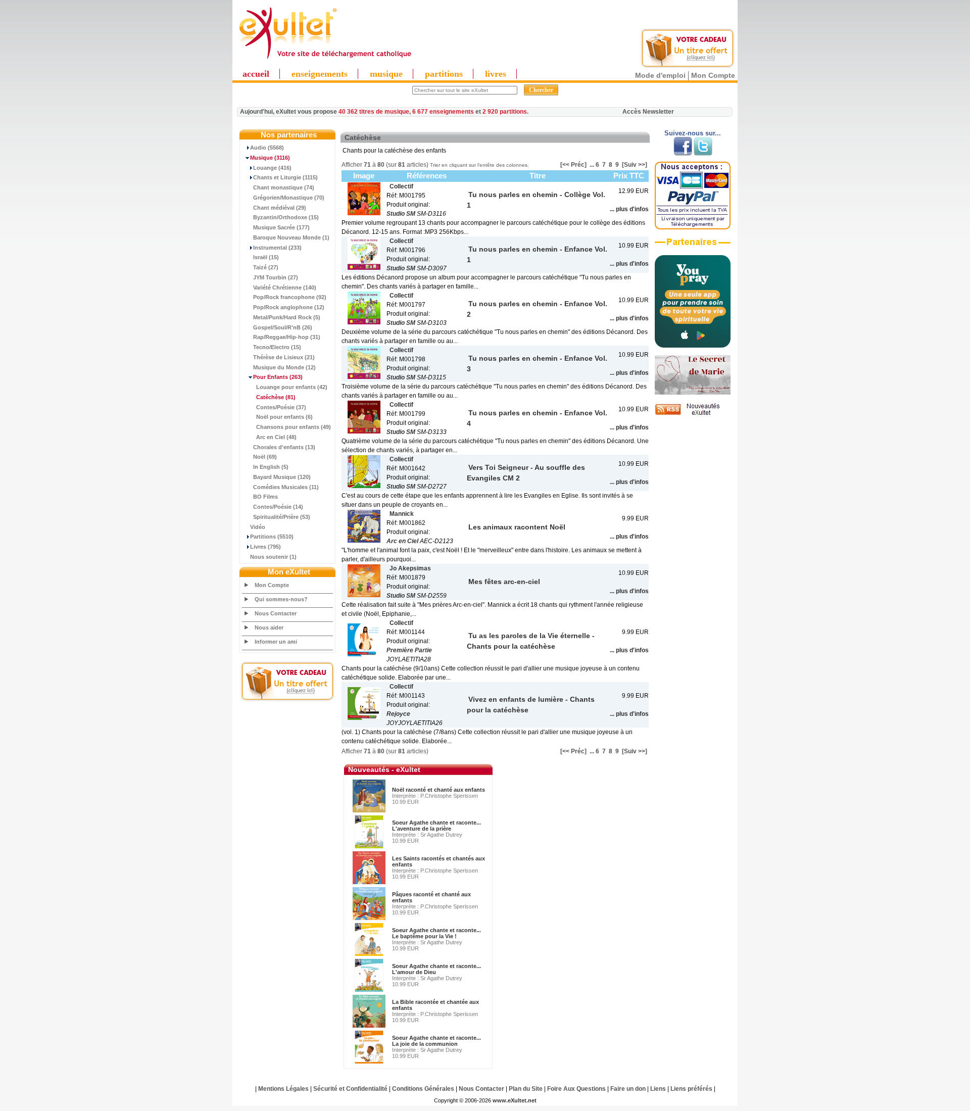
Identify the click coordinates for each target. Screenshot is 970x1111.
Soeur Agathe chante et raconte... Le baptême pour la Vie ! (436, 933)
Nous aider (269, 627)
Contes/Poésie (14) (278, 507)
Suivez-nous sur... (692, 133)
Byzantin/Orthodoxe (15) (286, 217)
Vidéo (257, 527)
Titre (537, 175)
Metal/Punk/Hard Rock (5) (286, 317)
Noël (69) (265, 457)
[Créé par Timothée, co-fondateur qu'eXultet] (693, 345)
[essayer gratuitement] (687, 66)
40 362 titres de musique (373, 111)
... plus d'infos (629, 209)
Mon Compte (713, 75)
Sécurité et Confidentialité (350, 1088)
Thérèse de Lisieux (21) (284, 357)
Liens (658, 1088)
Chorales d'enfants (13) (284, 447)
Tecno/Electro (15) (277, 347)
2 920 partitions (504, 111)
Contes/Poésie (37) (281, 407)
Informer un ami (276, 642)
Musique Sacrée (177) (281, 227)
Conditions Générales (423, 1088)
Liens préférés (691, 1088)
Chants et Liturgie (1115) (285, 177)
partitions (444, 74)
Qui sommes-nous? (281, 599)
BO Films (265, 497)
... (592, 164)
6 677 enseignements (443, 111)
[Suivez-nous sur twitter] (703, 153)
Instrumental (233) (277, 248)
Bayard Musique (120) (282, 477)
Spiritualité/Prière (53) (281, 517)
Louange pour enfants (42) (291, 387)
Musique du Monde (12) (284, 367)
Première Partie (409, 650)
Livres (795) (265, 547)
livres (495, 74)
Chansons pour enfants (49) (293, 427)
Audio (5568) (267, 147)
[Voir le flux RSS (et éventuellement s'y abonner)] (693, 414)
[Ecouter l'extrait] (693, 245)
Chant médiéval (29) (279, 208)
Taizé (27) (265, 267)
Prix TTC (628, 175)
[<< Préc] (573, 164)
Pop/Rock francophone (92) (289, 297)
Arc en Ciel (402, 541)
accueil (256, 74)
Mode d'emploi (660, 75)
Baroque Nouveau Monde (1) (291, 237)
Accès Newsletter (648, 111)
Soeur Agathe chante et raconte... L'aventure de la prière (436, 825)
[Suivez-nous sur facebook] (682, 153)
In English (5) (270, 467)
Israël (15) (266, 257)
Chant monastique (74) (283, 187)
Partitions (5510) (272, 537)
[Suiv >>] (634, 164)
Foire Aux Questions (576, 1088)
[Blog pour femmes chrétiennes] (693, 392)
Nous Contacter (276, 613)
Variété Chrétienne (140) (284, 287)
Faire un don (628, 1088)
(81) (276, 397)
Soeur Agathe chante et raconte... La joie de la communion (436, 1041)
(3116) (270, 158)
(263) (278, 377)
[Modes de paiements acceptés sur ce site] (693, 227)
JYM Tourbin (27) (275, 277)
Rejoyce (398, 713)
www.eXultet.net (515, 1100)
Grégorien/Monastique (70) (288, 198)
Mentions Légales (283, 1088)
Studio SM (400, 213)
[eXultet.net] (324, 59)
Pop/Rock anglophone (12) (288, 307)
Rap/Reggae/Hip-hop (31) (286, 337)
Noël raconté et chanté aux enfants (438, 790)
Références (427, 175)
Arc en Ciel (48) (276, 437)
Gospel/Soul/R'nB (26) (282, 327)
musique (386, 74)
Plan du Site (526, 1088)
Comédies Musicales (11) (286, 487)
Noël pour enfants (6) (284, 417)
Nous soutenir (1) (273, 557)
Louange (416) (272, 168)
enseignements (320, 74)
